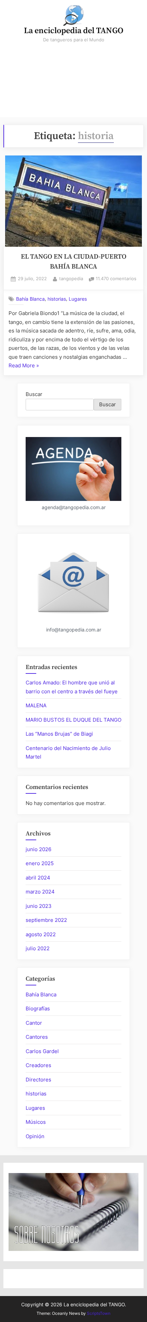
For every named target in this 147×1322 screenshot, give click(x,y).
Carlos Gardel (42, 1051)
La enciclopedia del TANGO (73, 31)
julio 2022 (38, 948)
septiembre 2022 (46, 920)
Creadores (38, 1065)
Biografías (38, 1008)
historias (57, 299)
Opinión (35, 1136)
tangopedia (71, 278)
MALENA (36, 705)
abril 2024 (38, 877)
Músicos (36, 1122)
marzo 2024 (40, 891)
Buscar (34, 394)
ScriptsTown (98, 1313)
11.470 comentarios (116, 279)
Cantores (37, 1037)
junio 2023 (39, 906)
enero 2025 (40, 863)
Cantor (34, 1023)
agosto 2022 (41, 934)
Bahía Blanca (30, 299)
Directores (38, 1079)
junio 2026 (38, 849)
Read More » (24, 366)
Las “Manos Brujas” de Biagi (59, 734)
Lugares (78, 299)
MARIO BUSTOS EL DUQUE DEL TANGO (73, 720)
